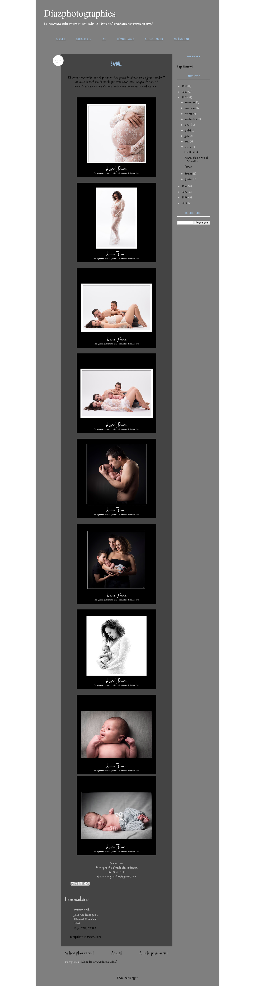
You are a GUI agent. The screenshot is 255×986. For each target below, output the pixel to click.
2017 (184, 97)
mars (188, 147)
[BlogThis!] (76, 884)
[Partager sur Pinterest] (88, 884)
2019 (184, 86)
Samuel (188, 167)
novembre (190, 108)
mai (187, 141)
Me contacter (154, 39)
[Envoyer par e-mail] (73, 884)
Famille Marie (191, 152)
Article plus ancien (153, 953)
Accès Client (181, 39)
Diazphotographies (80, 12)
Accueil (61, 39)
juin (187, 136)
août (188, 125)
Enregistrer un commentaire (85, 937)
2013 (184, 203)
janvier (189, 179)
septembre (191, 119)
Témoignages (125, 39)
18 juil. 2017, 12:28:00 (85, 928)
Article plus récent (79, 953)
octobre (189, 114)
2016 (184, 186)
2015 (185, 192)
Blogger (133, 978)
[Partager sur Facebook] (84, 884)
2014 (184, 197)
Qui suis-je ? (83, 39)
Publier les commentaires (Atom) (99, 962)
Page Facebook (185, 67)
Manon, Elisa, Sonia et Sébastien (196, 159)
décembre (190, 102)
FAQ (104, 39)
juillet (188, 130)
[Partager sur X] (80, 884)
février (189, 174)
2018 (184, 92)
